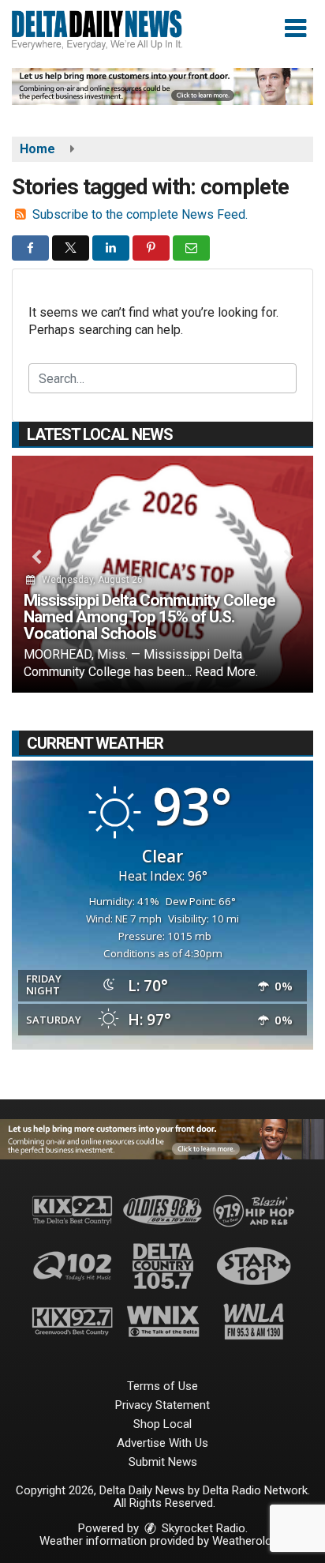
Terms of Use (162, 1386)
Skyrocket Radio (202, 1528)
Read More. (226, 671)
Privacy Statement (162, 1405)
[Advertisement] (162, 86)
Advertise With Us (162, 1443)
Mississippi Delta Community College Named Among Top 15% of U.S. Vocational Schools (149, 617)
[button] (295, 28)
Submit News (163, 1462)
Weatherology (247, 1541)
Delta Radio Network (255, 1490)
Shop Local (162, 1424)
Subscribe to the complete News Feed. (140, 214)
